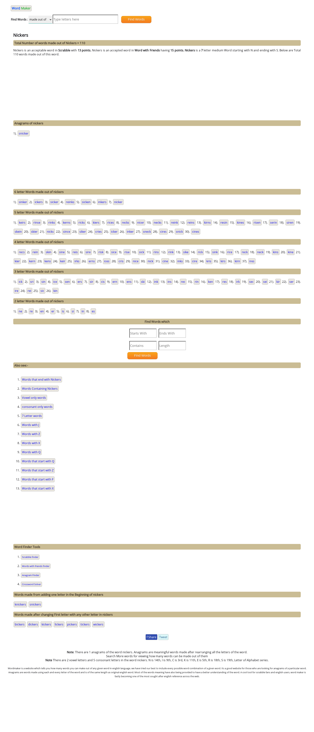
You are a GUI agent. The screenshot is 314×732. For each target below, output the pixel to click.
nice (135, 261)
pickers (72, 624)
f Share (151, 637)
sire (88, 252)
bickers (20, 624)
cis (103, 282)
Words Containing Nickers (40, 389)
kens (48, 261)
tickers (85, 624)
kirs (223, 261)
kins (275, 252)
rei (29, 291)
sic (42, 291)
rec (183, 282)
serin (273, 223)
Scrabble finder (30, 557)
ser (291, 282)
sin (43, 282)
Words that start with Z (38, 470)
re (31, 311)
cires (163, 232)
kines (240, 223)
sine (62, 252)
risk (100, 252)
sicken (86, 202)
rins (156, 252)
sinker (23, 202)
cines (195, 232)
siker (82, 232)
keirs (22, 223)
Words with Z (31, 434)
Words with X (31, 443)
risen (257, 223)
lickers (59, 624)
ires (251, 261)
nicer (140, 223)
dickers (33, 624)
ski (143, 282)
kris (208, 261)
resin (223, 223)
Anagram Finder (30, 575)
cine (165, 261)
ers (80, 282)
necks (158, 223)
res (224, 282)
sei (265, 282)
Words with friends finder (35, 566)
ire (16, 291)
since (66, 232)
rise (127, 252)
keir (62, 261)
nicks (50, 232)
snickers (35, 604)
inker (130, 232)
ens (129, 282)
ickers (39, 202)
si (73, 311)
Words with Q (31, 452)
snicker (24, 133)
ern (114, 282)
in (83, 311)
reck (245, 252)
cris (121, 261)
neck (260, 252)
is (63, 311)
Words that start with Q (38, 461)
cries (98, 232)
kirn (237, 261)
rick (200, 252)
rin (197, 282)
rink (171, 252)
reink (174, 223)
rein (35, 252)
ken (210, 282)
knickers (20, 604)
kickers (46, 624)
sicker (54, 202)
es (93, 311)
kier (17, 261)
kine (290, 252)
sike (185, 252)
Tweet (163, 637)
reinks (70, 202)
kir (278, 282)
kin (55, 291)
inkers (102, 202)
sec (251, 282)
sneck (147, 232)
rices (110, 223)
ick (20, 282)
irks (77, 261)
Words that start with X (38, 488)
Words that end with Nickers (41, 380)
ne (20, 311)
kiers (96, 223)
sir (91, 282)
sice (113, 252)
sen (67, 282)
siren (290, 223)
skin (48, 252)
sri (32, 282)
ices (106, 261)
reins (191, 223)
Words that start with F (37, 479)
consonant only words (37, 407)
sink (215, 252)
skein (18, 232)
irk (238, 282)
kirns (207, 223)
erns (92, 261)
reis (75, 252)
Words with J (30, 425)
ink (156, 282)
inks (180, 261)
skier (34, 232)
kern (32, 261)
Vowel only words (34, 398)
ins (170, 282)
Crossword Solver (31, 584)
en (42, 311)
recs (22, 252)
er (52, 311)
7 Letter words (32, 416)
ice (55, 282)
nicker (118, 202)
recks (125, 223)
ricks (81, 223)
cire (194, 261)
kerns (67, 223)
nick (150, 261)
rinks (51, 223)
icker (114, 232)
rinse (36, 223)
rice (229, 252)
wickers (98, 624)
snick (179, 232)
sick (141, 252)
